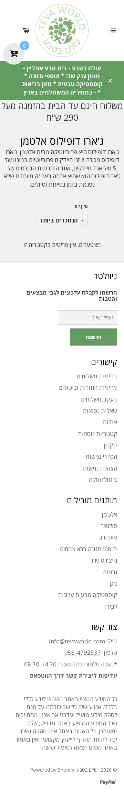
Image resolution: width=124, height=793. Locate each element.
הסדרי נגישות (101, 456)
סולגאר (109, 526)
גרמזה (110, 572)
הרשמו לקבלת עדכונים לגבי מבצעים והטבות (72, 296)
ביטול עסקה (103, 480)
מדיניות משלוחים (97, 376)
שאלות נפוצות (100, 411)
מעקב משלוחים (99, 399)
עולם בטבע (87, 769)
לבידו (110, 607)
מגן (113, 583)
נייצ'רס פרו (104, 560)
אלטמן (109, 514)
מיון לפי (80, 206)
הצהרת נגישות (100, 468)
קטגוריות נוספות (97, 434)
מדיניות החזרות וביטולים (88, 387)
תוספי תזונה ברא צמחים (88, 549)
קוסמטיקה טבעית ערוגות (87, 595)
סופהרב (108, 537)
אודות (110, 422)
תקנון (110, 445)
